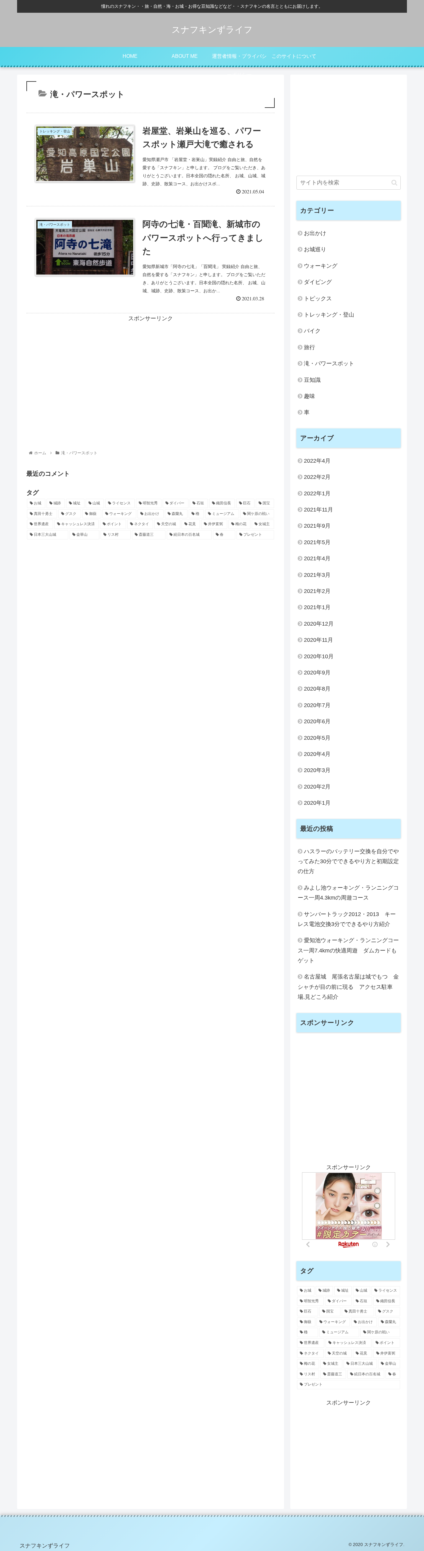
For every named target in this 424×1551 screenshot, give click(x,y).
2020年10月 (319, 656)
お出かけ (315, 233)
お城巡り (315, 249)
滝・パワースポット (329, 363)
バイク (312, 331)
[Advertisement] (150, 367)
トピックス (318, 298)
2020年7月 (317, 705)
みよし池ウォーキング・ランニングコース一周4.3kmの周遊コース (348, 893)
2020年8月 (317, 689)
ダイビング (318, 282)
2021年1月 (317, 607)
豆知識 (312, 380)
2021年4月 (317, 558)
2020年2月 (317, 787)
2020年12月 (319, 624)
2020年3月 (317, 770)
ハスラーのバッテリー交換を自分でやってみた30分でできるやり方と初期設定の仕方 (348, 861)
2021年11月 (318, 510)
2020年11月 (318, 640)
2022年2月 (317, 477)
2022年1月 (317, 493)
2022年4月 (317, 461)
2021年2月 (317, 591)
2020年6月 (317, 721)
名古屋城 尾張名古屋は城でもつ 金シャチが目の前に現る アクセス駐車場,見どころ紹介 (348, 987)
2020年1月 (317, 803)
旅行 (309, 347)
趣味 (309, 396)
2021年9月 (317, 526)
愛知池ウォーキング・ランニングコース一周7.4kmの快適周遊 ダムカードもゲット (348, 950)
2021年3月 (317, 575)
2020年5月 (317, 738)
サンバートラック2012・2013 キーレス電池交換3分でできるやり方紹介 (347, 919)
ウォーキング (320, 266)
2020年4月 (317, 754)
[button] (394, 182)
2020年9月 (317, 672)
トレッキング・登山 (329, 315)
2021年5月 (317, 542)
